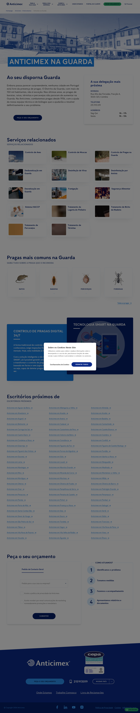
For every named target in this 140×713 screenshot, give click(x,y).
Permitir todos (81, 364)
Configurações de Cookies (59, 364)
